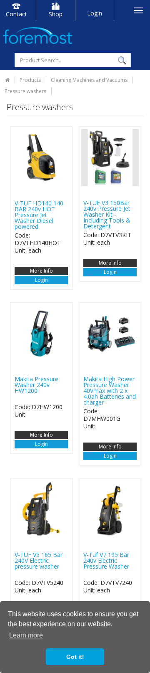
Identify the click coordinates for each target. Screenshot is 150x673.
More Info (41, 270)
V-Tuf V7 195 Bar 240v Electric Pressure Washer (106, 560)
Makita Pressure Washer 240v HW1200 (36, 385)
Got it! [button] (75, 656)
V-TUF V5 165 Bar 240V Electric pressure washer (38, 560)
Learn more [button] (26, 635)
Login (94, 13)
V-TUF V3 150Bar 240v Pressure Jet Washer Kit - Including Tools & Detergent (106, 214)
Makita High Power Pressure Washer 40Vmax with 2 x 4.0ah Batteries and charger (109, 390)
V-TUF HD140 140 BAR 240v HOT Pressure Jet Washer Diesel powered (39, 214)
